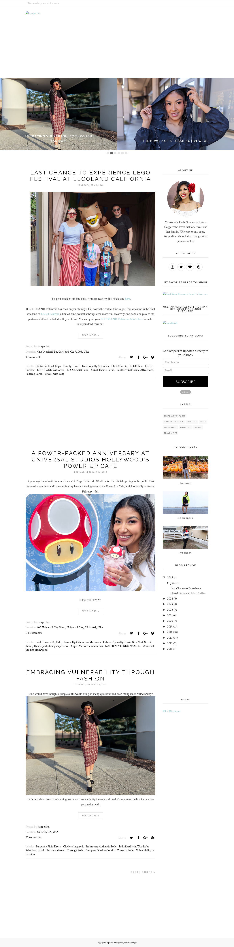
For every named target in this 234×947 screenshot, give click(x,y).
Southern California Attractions (135, 370)
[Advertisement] (90, 418)
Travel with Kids (54, 374)
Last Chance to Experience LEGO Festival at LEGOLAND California (90, 175)
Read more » (90, 335)
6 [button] (126, 153)
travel (198, 427)
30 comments (33, 357)
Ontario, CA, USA (47, 832)
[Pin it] (152, 357)
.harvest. (186, 483)
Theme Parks (34, 374)
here (127, 299)
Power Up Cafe (52, 642)
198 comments (34, 633)
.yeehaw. (185, 553)
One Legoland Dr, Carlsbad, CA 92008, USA (63, 352)
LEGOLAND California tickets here (122, 319)
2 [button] (111, 153)
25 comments (33, 837)
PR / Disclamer (172, 711)
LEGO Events (119, 366)
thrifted (185, 427)
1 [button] (108, 153)
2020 (170, 621)
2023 (170, 604)
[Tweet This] (131, 357)
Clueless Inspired (73, 847)
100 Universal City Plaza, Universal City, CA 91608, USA (70, 628)
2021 (170, 615)
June (173, 583)
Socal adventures (174, 416)
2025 (170, 577)
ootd (38, 642)
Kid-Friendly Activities (95, 366)
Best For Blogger (130, 942)
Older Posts (142, 872)
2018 (170, 632)
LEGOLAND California (50, 370)
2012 (170, 643)
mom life (192, 422)
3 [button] (115, 153)
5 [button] (122, 153)
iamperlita (109, 942)
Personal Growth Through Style (64, 850)
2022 (170, 610)
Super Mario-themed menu (87, 646)
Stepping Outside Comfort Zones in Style (109, 850)
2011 (169, 649)
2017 (170, 638)
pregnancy (170, 427)
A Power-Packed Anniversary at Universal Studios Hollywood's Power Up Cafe (91, 459)
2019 (170, 627)
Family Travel (71, 366)
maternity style (174, 422)
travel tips (170, 433)
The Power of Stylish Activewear (175, 141)
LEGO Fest (136, 366)
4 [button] (119, 153)
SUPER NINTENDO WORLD (122, 646)
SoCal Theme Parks (102, 370)
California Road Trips (48, 366)
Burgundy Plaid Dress (48, 847)
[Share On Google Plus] (145, 357)
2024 (170, 599)
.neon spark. (185, 518)
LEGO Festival (50, 314)
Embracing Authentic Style (101, 847)
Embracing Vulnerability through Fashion (90, 675)
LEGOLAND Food (77, 370)
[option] (58, 114)
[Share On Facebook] (138, 357)
